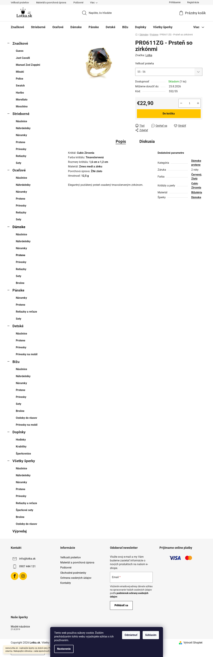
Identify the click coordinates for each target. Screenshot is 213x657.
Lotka (148, 55)
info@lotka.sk (27, 558)
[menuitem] (17, 27)
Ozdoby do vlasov (26, 417)
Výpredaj (19, 531)
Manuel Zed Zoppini (28, 64)
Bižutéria (196, 192)
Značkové (20, 43)
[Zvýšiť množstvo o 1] (198, 103)
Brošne (20, 283)
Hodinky (21, 439)
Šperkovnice (23, 453)
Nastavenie (64, 648)
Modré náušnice (20, 626)
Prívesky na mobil (26, 354)
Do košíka (169, 113)
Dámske (18, 227)
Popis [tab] (121, 141)
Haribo (20, 92)
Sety (18, 163)
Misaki (20, 71)
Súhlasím (150, 635)
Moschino (22, 106)
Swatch (20, 85)
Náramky (21, 135)
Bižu (16, 362)
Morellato (21, 99)
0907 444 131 (27, 566)
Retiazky (21, 156)
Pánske (18, 290)
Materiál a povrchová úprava (51, 2)
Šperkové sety (24, 510)
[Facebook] (15, 576)
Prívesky (21, 149)
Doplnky (19, 432)
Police (19, 78)
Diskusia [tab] (147, 141)
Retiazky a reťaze (26, 311)
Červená (196, 174)
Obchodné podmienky (73, 572)
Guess (19, 50)
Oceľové (19, 170)
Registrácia (193, 2)
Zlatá (194, 178)
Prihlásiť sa (121, 605)
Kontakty (65, 583)
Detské (17, 326)
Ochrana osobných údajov (75, 577)
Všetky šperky (23, 461)
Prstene (20, 142)
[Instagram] (23, 576)
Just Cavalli (23, 58)
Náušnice (21, 121)
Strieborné (20, 114)
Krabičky (21, 446)
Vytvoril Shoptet (193, 642)
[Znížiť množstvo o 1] (181, 103)
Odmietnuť (131, 635)
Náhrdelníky (23, 128)
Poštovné (78, 2)
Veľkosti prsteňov (20, 2)
